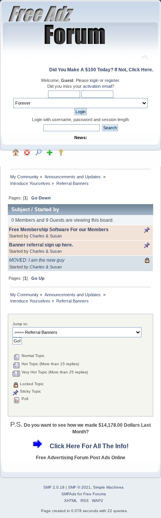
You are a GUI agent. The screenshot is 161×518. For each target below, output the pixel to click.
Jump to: (20, 324)
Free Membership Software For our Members (59, 229)
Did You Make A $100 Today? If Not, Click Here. (101, 69)
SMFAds (68, 494)
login (94, 80)
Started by (46, 209)
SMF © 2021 (79, 487)
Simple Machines (108, 487)
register (112, 80)
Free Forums (94, 494)
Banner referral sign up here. (41, 245)
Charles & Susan (46, 236)
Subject (20, 209)
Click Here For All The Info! (89, 446)
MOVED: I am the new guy (36, 260)
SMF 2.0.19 (53, 487)
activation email (97, 86)
